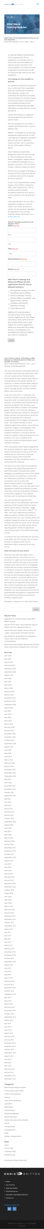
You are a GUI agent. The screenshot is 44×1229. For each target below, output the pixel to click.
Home (8, 1182)
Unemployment (9, 1130)
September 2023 (10, 744)
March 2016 (8, 978)
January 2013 (9, 1072)
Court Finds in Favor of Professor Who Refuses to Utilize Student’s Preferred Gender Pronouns (19, 360)
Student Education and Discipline (16, 1120)
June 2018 (7, 897)
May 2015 (7, 997)
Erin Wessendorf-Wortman (16, 364)
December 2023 (10, 734)
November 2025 (10, 669)
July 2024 (7, 711)
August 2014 (8, 1020)
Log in (6, 1145)
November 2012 (10, 1079)
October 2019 (9, 854)
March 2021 (8, 809)
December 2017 (10, 916)
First (9, 235)
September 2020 (10, 822)
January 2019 (9, 880)
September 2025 (10, 672)
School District (17, 259)
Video (6, 1133)
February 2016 (9, 981)
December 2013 (10, 1043)
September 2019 (10, 857)
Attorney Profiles (12, 1188)
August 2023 (8, 747)
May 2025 (7, 682)
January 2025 (9, 695)
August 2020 (8, 825)
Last (9, 244)
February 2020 (9, 841)
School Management (18, 366)
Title (13, 249)
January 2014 (9, 1040)
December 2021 (10, 786)
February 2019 (9, 877)
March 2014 (8, 1033)
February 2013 (9, 1069)
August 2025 (8, 675)
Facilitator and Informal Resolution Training (19, 304)
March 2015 (8, 1004)
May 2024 (7, 717)
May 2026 (7, 659)
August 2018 (8, 893)
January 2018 (9, 913)
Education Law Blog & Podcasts (17, 1195)
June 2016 (7, 971)
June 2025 (7, 678)
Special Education (10, 1117)
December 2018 (10, 884)
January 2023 (9, 766)
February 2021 (9, 812)
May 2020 (7, 831)
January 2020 (9, 844)
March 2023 (8, 760)
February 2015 (9, 1007)
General (7, 366)
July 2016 (7, 968)
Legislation (8, 1104)
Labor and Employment (12, 1101)
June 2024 (7, 714)
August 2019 (8, 861)
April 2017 (8, 942)
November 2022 (10, 773)
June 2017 (7, 936)
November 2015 (10, 988)
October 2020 (9, 818)
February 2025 (9, 691)
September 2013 (10, 1053)
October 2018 (9, 890)
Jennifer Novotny (12, 42)
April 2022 (8, 783)
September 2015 (10, 994)
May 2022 (7, 779)
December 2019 (10, 848)
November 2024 (10, 701)
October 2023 (9, 740)
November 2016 (10, 955)
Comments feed (10, 1151)
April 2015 (8, 1001)
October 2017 (9, 923)
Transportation (9, 1127)
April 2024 (8, 721)
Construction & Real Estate (13, 1091)
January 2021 (9, 815)
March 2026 (8, 662)
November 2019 (10, 851)
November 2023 (10, 737)
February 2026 (9, 665)
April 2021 (8, 805)
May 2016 (7, 975)
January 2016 (9, 984)
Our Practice (10, 1185)
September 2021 (10, 796)
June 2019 (7, 864)
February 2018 (9, 910)
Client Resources (12, 1191)
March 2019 (8, 874)
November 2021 (10, 789)
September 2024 (10, 704)
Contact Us (10, 1198)
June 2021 (7, 802)
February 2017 (9, 949)
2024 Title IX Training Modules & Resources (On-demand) (21, 39)
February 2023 (9, 763)
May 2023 (7, 753)
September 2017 (10, 926)
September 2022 (10, 776)
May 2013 (7, 1063)
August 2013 (8, 1056)
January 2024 (9, 730)
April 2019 (8, 871)
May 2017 (7, 939)
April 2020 (8, 835)
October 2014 (9, 1014)
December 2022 (10, 770)
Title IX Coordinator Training (20, 295)
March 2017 (8, 945)
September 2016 (10, 962)
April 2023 (8, 757)
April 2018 (8, 903)
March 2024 (8, 724)
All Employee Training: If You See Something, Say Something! (22, 291)
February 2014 (9, 1036)
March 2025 (8, 688)
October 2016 (9, 958)
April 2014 (8, 1030)
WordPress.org (9, 1155)
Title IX (32, 42)
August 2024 (8, 708)
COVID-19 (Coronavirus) (12, 1094)
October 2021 (9, 792)
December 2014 (10, 1010)
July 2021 (7, 799)
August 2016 (8, 965)
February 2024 (9, 727)
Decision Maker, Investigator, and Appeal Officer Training (22, 299)
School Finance (9, 1110)
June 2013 (7, 1059)
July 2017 (7, 932)
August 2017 (8, 929)
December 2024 (10, 698)
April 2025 (8, 685)
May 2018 (7, 900)
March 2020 (8, 838)
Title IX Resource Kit (17, 308)
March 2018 (8, 906)
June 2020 (7, 828)
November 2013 (10, 1046)
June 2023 (7, 750)
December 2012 (10, 1076)
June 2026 (7, 656)
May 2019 (7, 867)
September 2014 (10, 1017)
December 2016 (10, 952)
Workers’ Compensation (12, 1136)
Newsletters (8, 1107)
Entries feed (8, 1148)
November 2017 (10, 919)
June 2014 (7, 1027)
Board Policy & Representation (15, 1087)
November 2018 (10, 887)
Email (13, 269)
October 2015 (9, 991)
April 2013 (8, 1066)
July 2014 (7, 1023)
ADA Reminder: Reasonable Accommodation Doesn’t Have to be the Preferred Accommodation (20, 638)
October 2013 (9, 1049)
